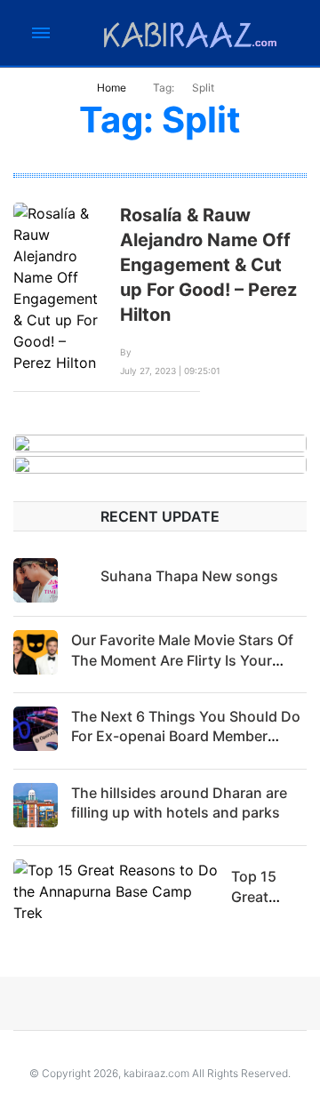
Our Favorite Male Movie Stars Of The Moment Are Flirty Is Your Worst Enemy (182, 660)
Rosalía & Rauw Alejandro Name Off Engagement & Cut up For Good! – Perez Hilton (208, 264)
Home (111, 87)
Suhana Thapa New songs (189, 576)
